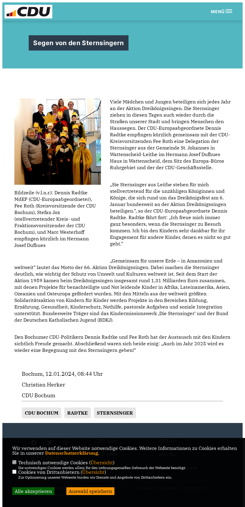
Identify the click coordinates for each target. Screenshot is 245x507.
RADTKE (77, 413)
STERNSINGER (115, 413)
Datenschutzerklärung (71, 453)
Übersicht (102, 462)
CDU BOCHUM (41, 413)
